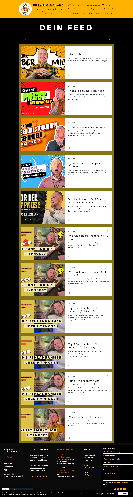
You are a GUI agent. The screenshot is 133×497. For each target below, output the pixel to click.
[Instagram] (8, 457)
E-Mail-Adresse (109, 463)
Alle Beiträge (25, 40)
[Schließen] (130, 493)
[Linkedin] (5, 457)
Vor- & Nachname (109, 448)
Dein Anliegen (108, 470)
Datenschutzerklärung (39, 495)
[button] (91, 13)
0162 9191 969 (89, 467)
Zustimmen (123, 494)
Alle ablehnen (111, 494)
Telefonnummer (109, 455)
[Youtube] (11, 457)
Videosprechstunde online (52, 13)
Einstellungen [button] (99, 494)
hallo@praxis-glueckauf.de (93, 475)
